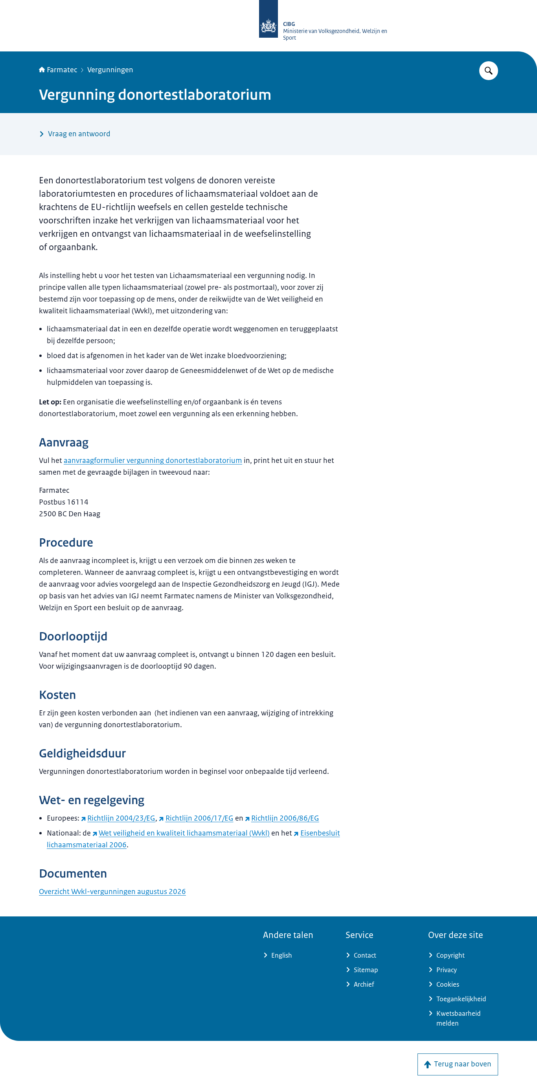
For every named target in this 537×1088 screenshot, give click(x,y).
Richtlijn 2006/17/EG (199, 818)
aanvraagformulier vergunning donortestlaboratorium (153, 460)
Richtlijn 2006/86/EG (285, 818)
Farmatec (62, 70)
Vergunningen (110, 70)
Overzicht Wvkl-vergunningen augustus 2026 (112, 891)
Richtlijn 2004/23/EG (121, 818)
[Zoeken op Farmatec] (488, 70)
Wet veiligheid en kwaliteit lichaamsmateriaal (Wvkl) (184, 833)
